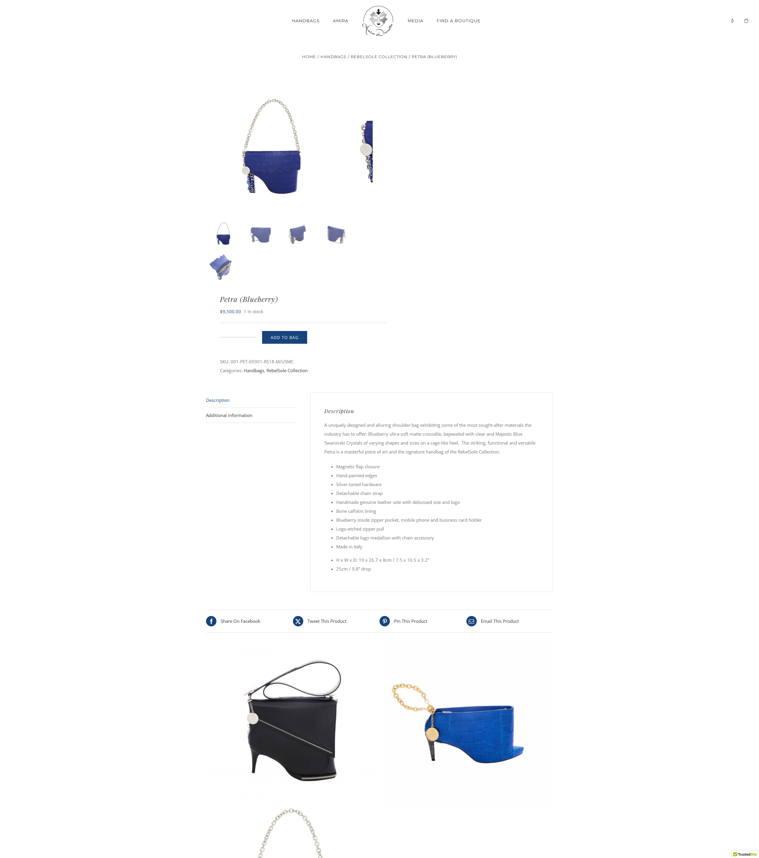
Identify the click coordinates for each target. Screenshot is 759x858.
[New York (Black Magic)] (291, 726)
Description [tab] (217, 400)
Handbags (254, 370)
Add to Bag (285, 337)
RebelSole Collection (287, 370)
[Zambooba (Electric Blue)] (467, 726)
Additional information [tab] (229, 415)
